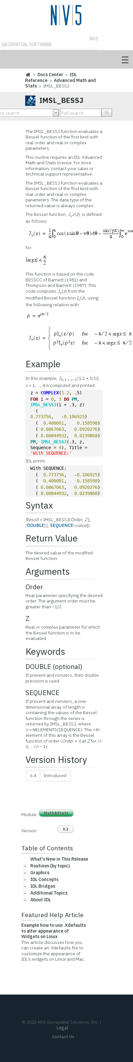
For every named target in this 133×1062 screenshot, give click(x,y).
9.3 (65, 829)
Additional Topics (48, 893)
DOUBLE (35, 525)
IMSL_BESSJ (43, 404)
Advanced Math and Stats (60, 83)
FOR (34, 399)
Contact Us (63, 1036)
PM (74, 399)
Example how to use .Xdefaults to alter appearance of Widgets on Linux (53, 930)
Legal (62, 1028)
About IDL (40, 900)
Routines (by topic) (50, 866)
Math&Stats (56, 813)
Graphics (39, 872)
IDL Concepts (44, 879)
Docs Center (50, 74)
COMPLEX (50, 392)
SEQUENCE (61, 525)
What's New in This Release (59, 859)
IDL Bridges (42, 886)
